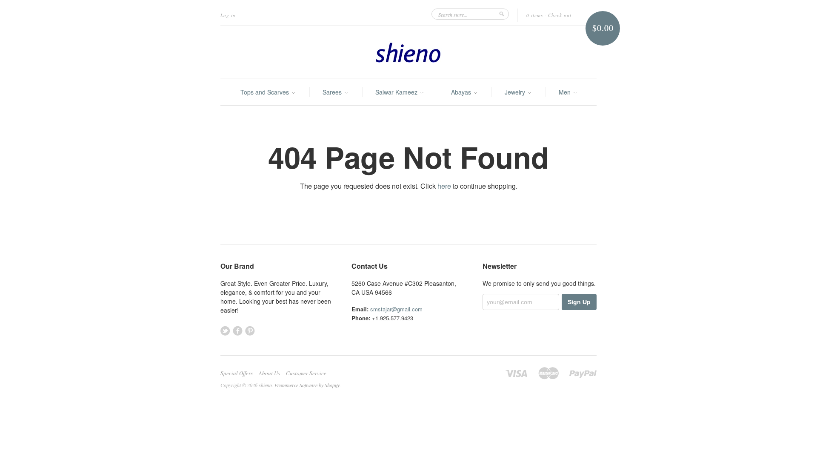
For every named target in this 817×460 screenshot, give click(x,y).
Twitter (225, 331)
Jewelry (516, 92)
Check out (559, 15)
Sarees (333, 92)
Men (565, 92)
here (444, 186)
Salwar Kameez (397, 92)
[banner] (408, 52)
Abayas (462, 92)
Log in (228, 15)
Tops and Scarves (265, 92)
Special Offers (236, 373)
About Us (269, 373)
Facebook (238, 331)
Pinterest (250, 331)
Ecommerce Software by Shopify (307, 385)
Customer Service (306, 373)
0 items (534, 15)
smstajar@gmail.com (396, 309)
